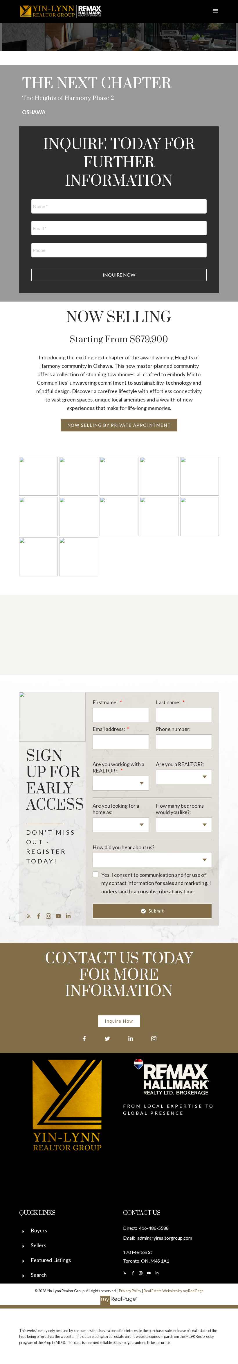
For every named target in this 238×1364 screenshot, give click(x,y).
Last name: (168, 702)
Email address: (109, 729)
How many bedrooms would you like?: (180, 808)
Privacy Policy (130, 1290)
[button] (119, 425)
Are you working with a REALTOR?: (118, 767)
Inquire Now (119, 1021)
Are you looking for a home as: (116, 808)
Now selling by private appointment (119, 425)
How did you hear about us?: (124, 847)
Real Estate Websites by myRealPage (173, 1290)
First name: (105, 702)
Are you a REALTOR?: (180, 764)
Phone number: (173, 729)
